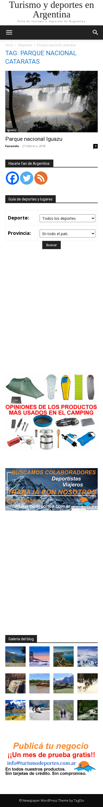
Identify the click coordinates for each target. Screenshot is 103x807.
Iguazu (11, 130)
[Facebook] (12, 178)
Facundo (12, 146)
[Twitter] (26, 178)
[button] (95, 32)
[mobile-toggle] (9, 32)
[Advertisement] (51, 318)
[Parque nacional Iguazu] (51, 101)
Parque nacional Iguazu (33, 139)
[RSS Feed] (41, 178)
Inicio (9, 45)
